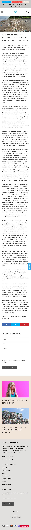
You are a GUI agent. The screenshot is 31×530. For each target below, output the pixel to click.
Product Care (5, 468)
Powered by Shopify (15, 517)
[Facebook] (2, 459)
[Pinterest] (9, 459)
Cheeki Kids (26, 2)
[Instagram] (5, 459)
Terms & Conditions (7, 484)
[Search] (26, 12)
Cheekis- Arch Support (17, 2)
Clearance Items (6, 470)
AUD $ (15, 511)
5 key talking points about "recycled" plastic (14, 430)
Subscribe (8, 504)
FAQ (3, 473)
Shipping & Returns (7, 478)
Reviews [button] (29, 266)
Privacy (4, 481)
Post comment (9, 367)
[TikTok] (13, 459)
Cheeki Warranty (6, 476)
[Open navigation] (2, 12)
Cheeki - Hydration (6, 2)
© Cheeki (15, 515)
